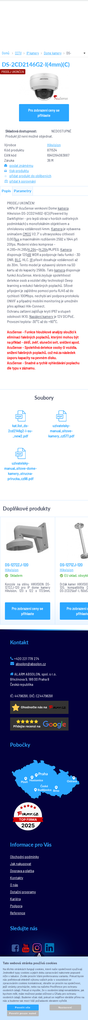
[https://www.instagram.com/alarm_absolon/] (37, 947)
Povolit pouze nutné (22, 1013)
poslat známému (21, 165)
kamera (63, 208)
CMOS (27, 234)
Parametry (22, 190)
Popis (6, 190)
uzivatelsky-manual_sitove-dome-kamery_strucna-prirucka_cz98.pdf (20, 471)
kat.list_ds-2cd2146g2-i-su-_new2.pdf (20, 430)
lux (17, 239)
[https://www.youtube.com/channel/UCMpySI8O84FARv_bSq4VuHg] (25, 948)
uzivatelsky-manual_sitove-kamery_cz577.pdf (61, 430)
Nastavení (65, 1007)
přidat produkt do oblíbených (30, 175)
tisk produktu (19, 170)
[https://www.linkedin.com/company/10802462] (49, 947)
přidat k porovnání (22, 181)
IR (31, 259)
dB (29, 254)
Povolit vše (23, 1007)
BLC (18, 259)
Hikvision (54, 144)
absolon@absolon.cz (31, 663)
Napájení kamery (41, 316)
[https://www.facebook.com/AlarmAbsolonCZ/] (15, 948)
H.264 (32, 249)
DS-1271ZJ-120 (71, 564)
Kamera (56, 228)
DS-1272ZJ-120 (16, 564)
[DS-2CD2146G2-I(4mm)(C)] (44, 87)
